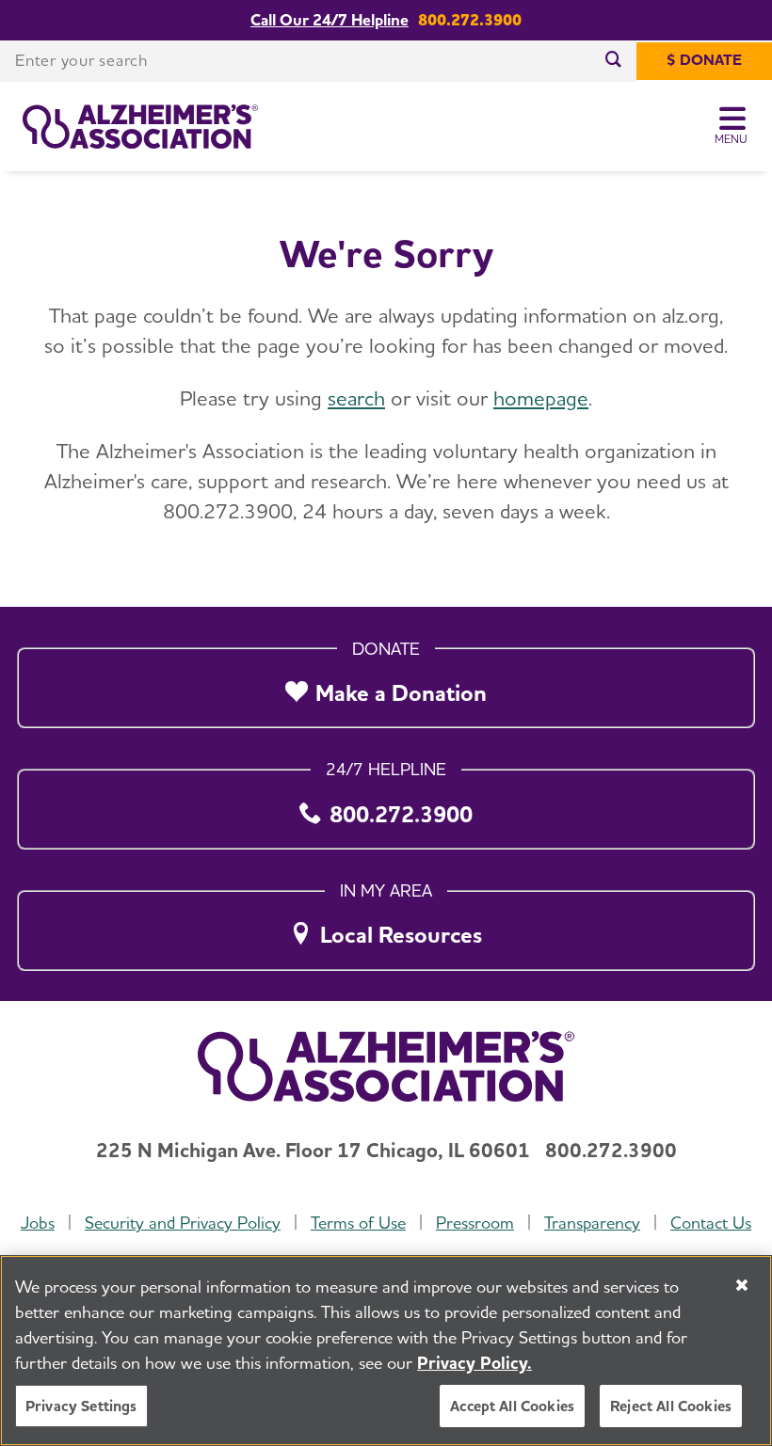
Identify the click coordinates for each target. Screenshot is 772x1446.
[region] (386, 1350)
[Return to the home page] (140, 127)
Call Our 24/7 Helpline (329, 20)
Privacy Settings (81, 1406)
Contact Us (710, 1222)
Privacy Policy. (474, 1363)
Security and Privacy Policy (183, 1222)
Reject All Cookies (671, 1406)
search (356, 398)
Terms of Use (358, 1222)
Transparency (592, 1222)
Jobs (38, 1222)
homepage (540, 398)
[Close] (742, 1285)
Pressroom (475, 1222)
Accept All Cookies (512, 1406)
